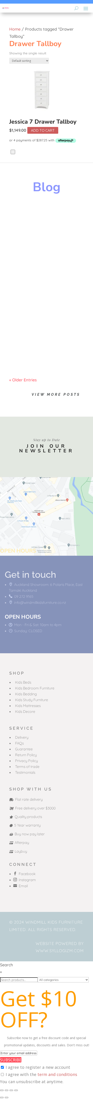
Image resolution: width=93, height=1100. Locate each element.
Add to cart (43, 130)
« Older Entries (23, 379)
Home (15, 29)
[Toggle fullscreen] (6, 1090)
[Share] (11, 1090)
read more (24, 249)
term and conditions (57, 1074)
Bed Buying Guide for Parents (40, 275)
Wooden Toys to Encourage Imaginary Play (40, 219)
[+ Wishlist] (13, 152)
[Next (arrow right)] (6, 1097)
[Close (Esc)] (16, 1090)
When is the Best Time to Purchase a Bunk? (44, 329)
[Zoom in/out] (2, 1090)
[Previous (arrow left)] (2, 1097)
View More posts (56, 394)
